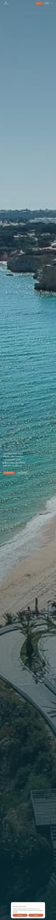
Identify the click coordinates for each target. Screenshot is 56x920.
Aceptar (36, 915)
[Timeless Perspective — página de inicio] (6, 3)
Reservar (39, 3)
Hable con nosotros (22, 472)
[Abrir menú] (51, 3)
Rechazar (20, 915)
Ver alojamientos (9, 472)
